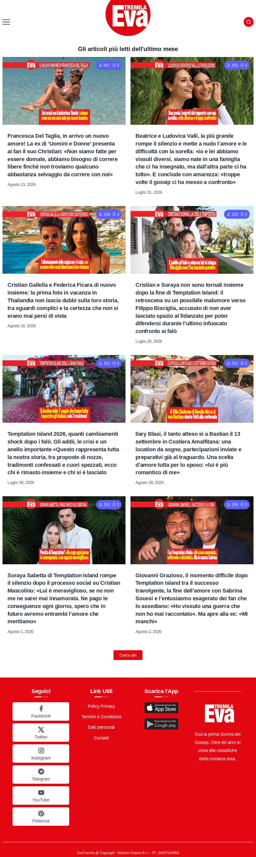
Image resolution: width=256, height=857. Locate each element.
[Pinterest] (41, 817)
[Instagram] (41, 753)
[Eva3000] (128, 17)
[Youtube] (41, 795)
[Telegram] (41, 775)
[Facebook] (41, 711)
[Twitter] (41, 733)
